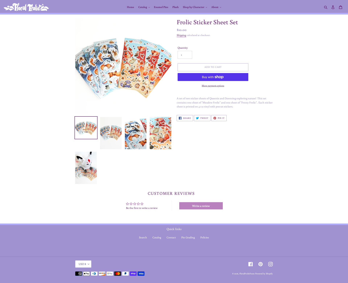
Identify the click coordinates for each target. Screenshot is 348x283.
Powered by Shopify (264, 273)
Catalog (156, 237)
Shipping (181, 35)
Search (143, 237)
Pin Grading (188, 237)
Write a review (201, 206)
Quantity (183, 47)
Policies (204, 237)
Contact (171, 237)
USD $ (82, 264)
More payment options (213, 85)
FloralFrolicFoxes (247, 273)
